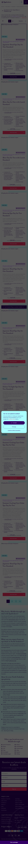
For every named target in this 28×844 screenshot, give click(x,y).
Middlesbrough (15, 16)
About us (3, 804)
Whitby (18, 754)
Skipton (18, 752)
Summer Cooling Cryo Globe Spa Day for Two (13, 504)
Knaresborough (7, 754)
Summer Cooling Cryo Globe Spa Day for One (13, 443)
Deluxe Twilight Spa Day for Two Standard (13, 388)
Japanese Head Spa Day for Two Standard (13, 332)
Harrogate (5, 752)
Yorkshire (13, 6)
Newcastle (21, 713)
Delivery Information (6, 819)
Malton (18, 744)
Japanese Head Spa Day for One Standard (13, 45)
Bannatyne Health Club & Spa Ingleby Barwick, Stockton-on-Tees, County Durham (14, 99)
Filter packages (14, 842)
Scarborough (19, 748)
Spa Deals (7, 6)
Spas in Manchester (19, 804)
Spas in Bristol (18, 806)
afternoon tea (12, 660)
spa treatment (16, 657)
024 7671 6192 (22, 827)
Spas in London (18, 802)
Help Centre (4, 800)
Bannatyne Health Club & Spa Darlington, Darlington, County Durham (13, 42)
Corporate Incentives (6, 823)
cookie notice (12, 419)
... (23, 17)
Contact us (3, 802)
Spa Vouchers (18, 800)
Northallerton (19, 746)
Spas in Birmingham (19, 808)
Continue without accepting (14, 430)
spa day (9, 624)
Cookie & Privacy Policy (6, 821)
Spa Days (17, 798)
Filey (4, 750)
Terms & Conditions (5, 817)
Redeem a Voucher (5, 798)
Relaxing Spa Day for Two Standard (12, 214)
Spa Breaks (4, 810)
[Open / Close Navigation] (26, 2)
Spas (2, 806)
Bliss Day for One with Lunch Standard (14, 103)
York (4, 748)
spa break (15, 624)
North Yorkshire (20, 6)
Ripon (4, 746)
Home (2, 6)
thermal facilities (22, 653)
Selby (17, 750)
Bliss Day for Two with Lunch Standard (14, 158)
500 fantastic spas (13, 619)
